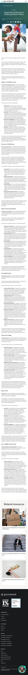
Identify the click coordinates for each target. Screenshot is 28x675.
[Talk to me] (22, 669)
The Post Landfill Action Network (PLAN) (9, 446)
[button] (26, 1)
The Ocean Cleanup (5, 337)
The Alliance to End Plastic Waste (7, 84)
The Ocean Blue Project (5, 275)
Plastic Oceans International (6, 211)
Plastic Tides (3, 393)
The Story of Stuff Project (6, 146)
